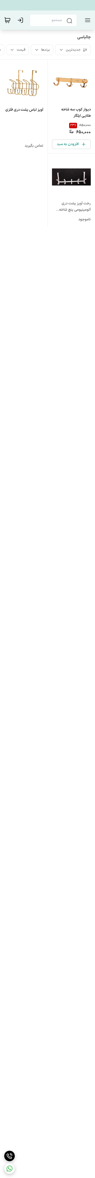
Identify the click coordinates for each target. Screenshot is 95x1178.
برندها (45, 49)
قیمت (21, 49)
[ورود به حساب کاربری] (21, 20)
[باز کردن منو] (86, 20)
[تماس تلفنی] (9, 1156)
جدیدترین (73, 49)
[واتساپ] (9, 1168)
